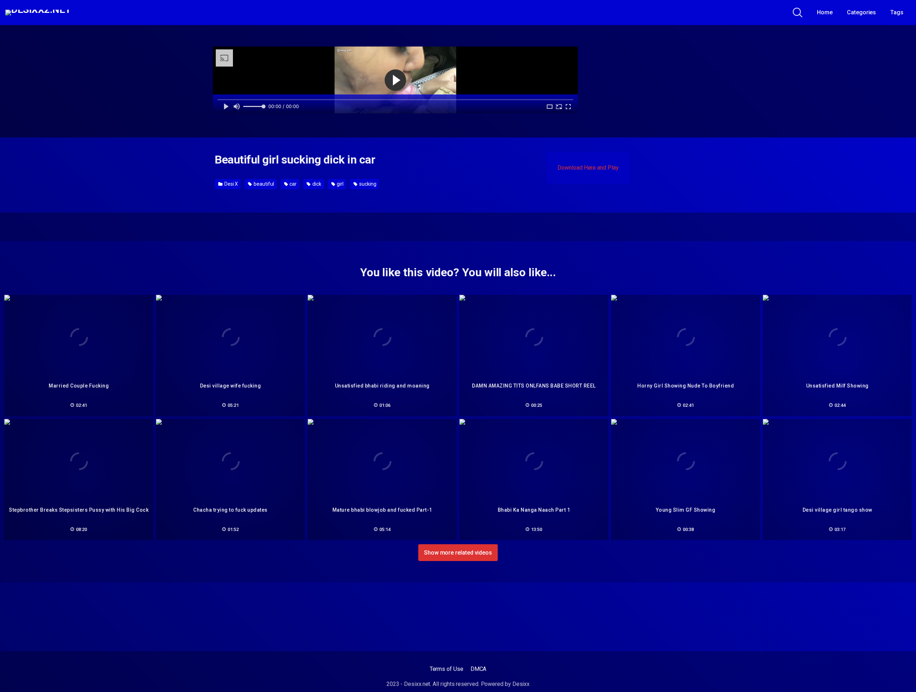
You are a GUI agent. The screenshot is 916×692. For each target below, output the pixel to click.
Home (825, 12)
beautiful (263, 184)
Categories (861, 12)
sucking (367, 184)
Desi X (230, 184)
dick (316, 184)
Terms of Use (446, 669)
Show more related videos (458, 552)
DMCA (479, 669)
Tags (896, 12)
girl (340, 184)
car (292, 184)
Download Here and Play (587, 167)
